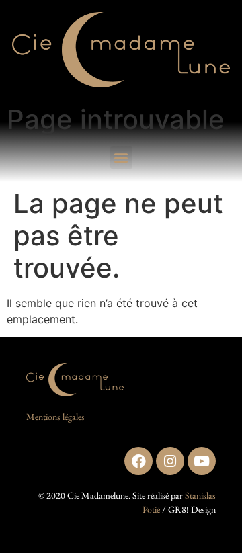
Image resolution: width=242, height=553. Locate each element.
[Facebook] (138, 461)
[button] (121, 157)
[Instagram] (170, 461)
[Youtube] (202, 461)
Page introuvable (116, 119)
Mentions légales (55, 417)
